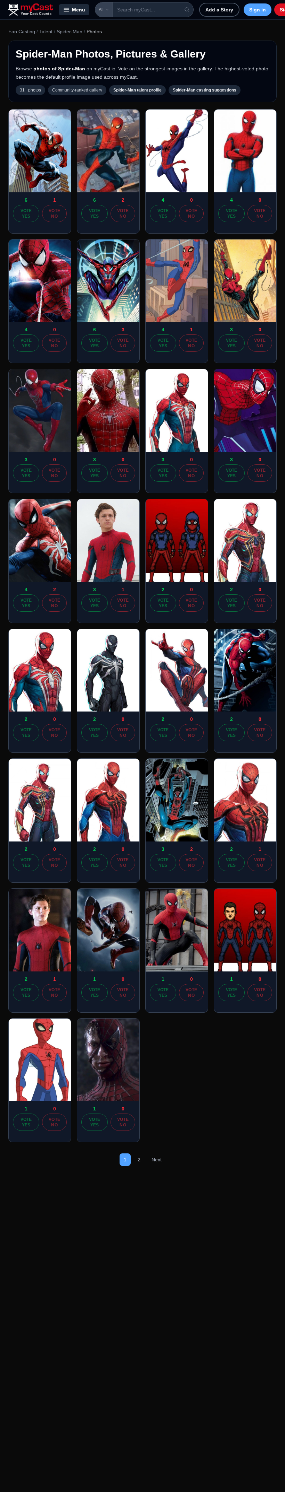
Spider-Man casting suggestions (204, 90)
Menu (78, 9)
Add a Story (219, 9)
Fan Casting (21, 31)
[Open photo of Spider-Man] (40, 151)
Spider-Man (69, 31)
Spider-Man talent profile (137, 90)
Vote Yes (26, 213)
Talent (45, 31)
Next (157, 1159)
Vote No (54, 213)
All (101, 9)
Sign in (257, 9)
